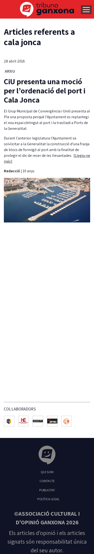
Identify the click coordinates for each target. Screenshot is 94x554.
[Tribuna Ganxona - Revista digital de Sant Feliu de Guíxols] (47, 456)
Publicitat (47, 490)
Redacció (12, 170)
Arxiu (10, 71)
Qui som (47, 472)
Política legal (48, 499)
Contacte (47, 480)
